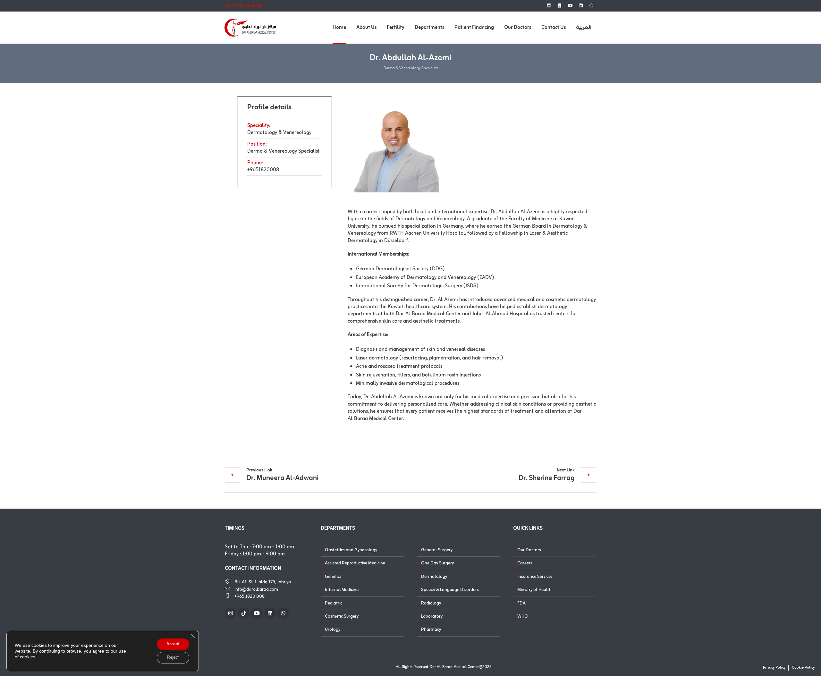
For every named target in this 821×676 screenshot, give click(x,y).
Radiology (431, 603)
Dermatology (434, 576)
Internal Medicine (342, 590)
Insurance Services (535, 576)
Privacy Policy (774, 667)
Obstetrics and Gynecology (351, 550)
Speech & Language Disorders (450, 590)
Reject (173, 657)
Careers (524, 563)
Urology (332, 629)
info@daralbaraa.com (256, 589)
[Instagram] (549, 5)
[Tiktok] (559, 5)
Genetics (333, 576)
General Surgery (437, 550)
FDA (521, 603)
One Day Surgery (437, 563)
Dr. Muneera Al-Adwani (282, 477)
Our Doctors (529, 550)
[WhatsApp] (591, 5)
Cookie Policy (803, 667)
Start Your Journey (243, 6)
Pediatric (333, 603)
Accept (173, 644)
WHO (522, 616)
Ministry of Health (534, 590)
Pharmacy (431, 629)
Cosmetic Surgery (342, 616)
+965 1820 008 (249, 596)
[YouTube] (570, 5)
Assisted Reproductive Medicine (355, 563)
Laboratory (432, 616)
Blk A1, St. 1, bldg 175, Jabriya (262, 582)
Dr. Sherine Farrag (547, 477)
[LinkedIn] (581, 5)
